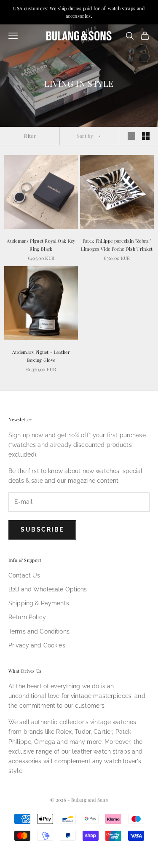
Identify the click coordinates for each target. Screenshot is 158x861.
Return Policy (27, 617)
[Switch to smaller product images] (146, 136)
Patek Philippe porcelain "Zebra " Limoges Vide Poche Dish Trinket (117, 244)
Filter (30, 136)
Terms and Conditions (39, 631)
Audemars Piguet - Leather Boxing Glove (41, 356)
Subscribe (42, 529)
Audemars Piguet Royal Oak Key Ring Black (41, 244)
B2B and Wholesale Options (47, 589)
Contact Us (24, 575)
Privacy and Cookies (36, 645)
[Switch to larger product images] (131, 136)
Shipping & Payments (38, 603)
